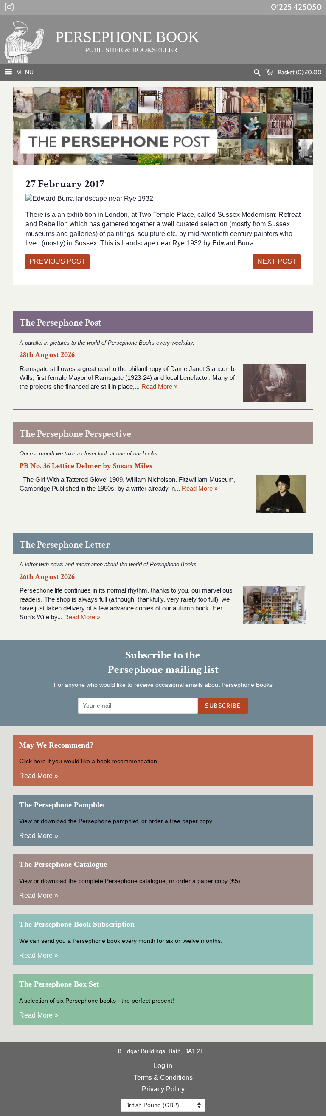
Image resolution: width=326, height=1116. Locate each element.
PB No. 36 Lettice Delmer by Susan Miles (86, 466)
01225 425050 (296, 7)
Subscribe (223, 705)
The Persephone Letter (65, 545)
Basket (299, 72)
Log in (163, 1065)
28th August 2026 (47, 355)
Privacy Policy (163, 1089)
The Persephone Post (60, 323)
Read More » (159, 386)
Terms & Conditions (163, 1077)
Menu (24, 72)
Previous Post (57, 261)
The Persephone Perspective (75, 434)
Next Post (276, 261)
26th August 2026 (47, 577)
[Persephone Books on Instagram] (9, 9)
